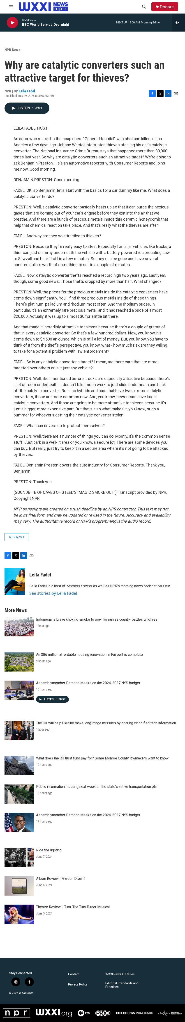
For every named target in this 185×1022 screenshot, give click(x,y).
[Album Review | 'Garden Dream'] (19, 886)
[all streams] (178, 23)
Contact (73, 974)
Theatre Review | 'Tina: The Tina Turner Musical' (73, 907)
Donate (167, 7)
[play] (12, 22)
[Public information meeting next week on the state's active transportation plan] (19, 794)
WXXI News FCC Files (120, 974)
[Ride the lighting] (19, 857)
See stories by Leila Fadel (53, 593)
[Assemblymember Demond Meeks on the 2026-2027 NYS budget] (19, 690)
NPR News (12, 50)
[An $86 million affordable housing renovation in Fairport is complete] (19, 662)
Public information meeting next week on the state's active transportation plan (97, 786)
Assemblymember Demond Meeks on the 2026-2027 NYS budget (88, 683)
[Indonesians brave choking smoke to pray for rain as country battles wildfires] (19, 626)
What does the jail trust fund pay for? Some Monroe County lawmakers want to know (102, 758)
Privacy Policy (78, 984)
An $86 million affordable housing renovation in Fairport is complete (89, 654)
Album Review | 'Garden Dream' (60, 878)
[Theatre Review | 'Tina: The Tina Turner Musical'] (19, 914)
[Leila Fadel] (15, 581)
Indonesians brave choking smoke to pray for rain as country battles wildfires (96, 619)
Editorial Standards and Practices (122, 985)
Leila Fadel (27, 91)
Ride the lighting (49, 850)
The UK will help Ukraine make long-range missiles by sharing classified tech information (106, 723)
